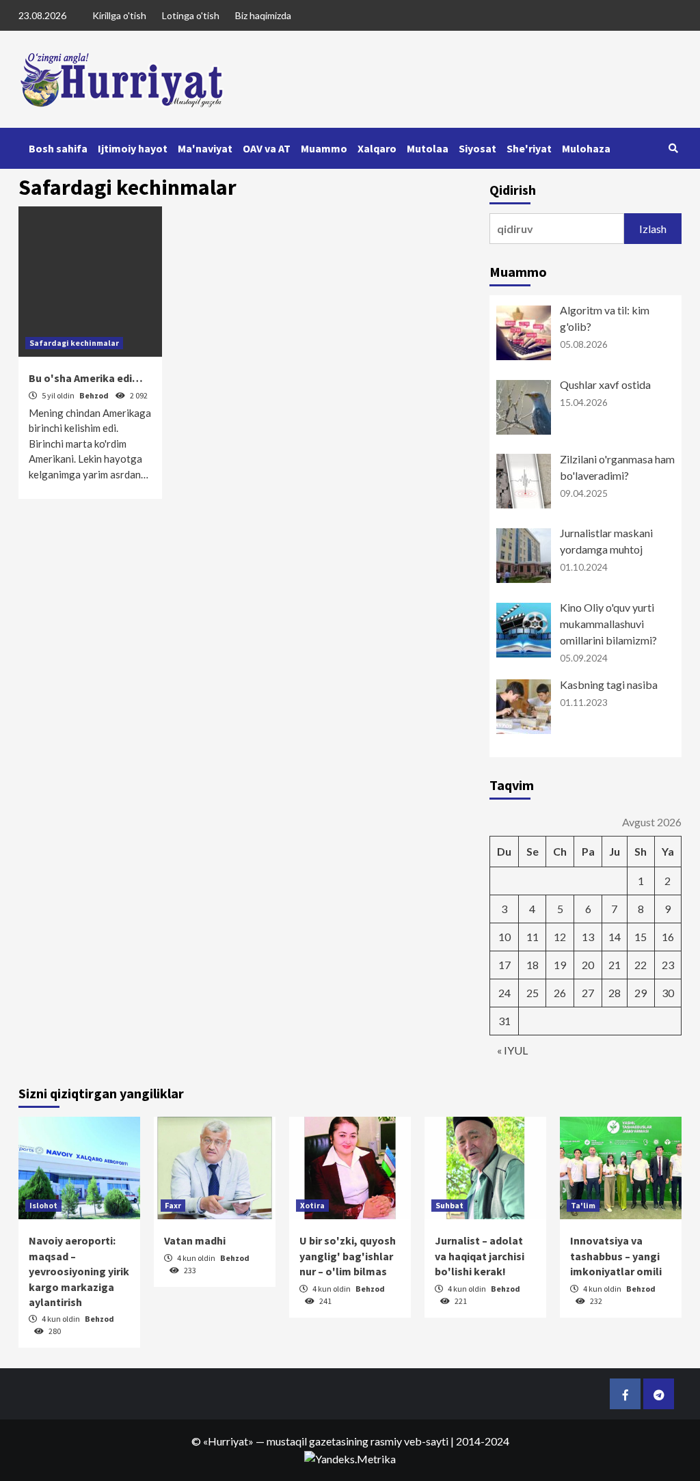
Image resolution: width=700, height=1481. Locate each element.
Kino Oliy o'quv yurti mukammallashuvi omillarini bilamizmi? (608, 624)
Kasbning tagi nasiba (609, 684)
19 (560, 964)
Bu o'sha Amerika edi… (86, 378)
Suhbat (449, 1205)
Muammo (324, 148)
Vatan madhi (195, 1240)
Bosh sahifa (58, 148)
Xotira (312, 1205)
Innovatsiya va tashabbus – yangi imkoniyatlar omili (616, 1256)
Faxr (173, 1205)
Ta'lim (583, 1205)
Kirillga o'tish (119, 15)
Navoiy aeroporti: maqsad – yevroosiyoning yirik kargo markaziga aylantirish (79, 1271)
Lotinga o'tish (190, 15)
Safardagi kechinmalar (74, 343)
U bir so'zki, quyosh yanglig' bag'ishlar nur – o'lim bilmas (347, 1256)
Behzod (94, 395)
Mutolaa (427, 148)
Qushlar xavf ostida (605, 384)
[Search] (673, 148)
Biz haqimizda (263, 15)
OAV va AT (267, 148)
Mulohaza (586, 148)
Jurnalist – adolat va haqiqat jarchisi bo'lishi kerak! (479, 1256)
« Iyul (512, 1050)
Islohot (43, 1205)
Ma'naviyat (205, 148)
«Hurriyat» (228, 1441)
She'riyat (529, 148)
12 (560, 936)
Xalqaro (377, 148)
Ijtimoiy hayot (132, 148)
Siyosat (477, 148)
